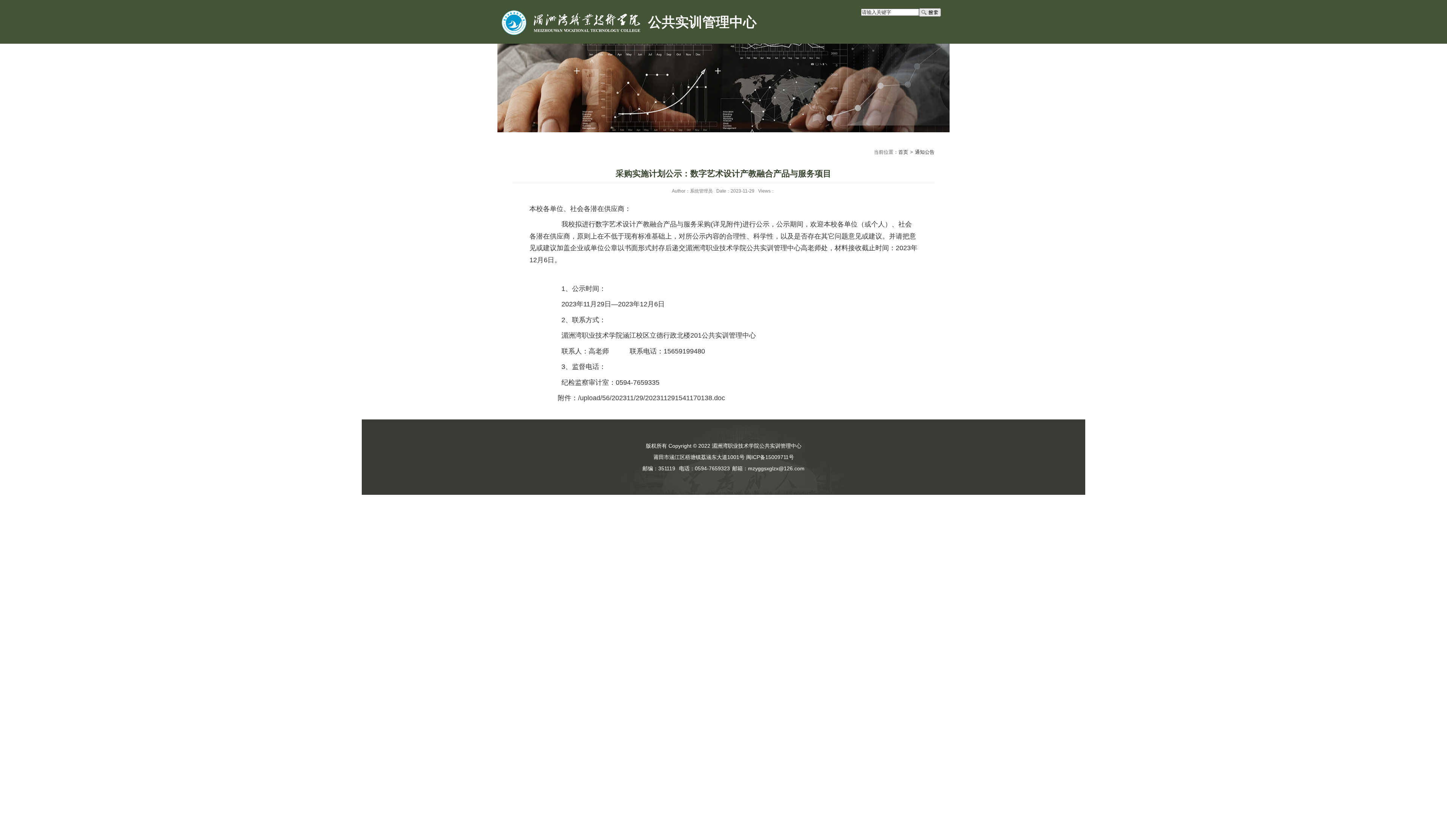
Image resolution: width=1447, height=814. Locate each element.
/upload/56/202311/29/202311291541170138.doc (651, 398)
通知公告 (925, 152)
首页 (903, 152)
